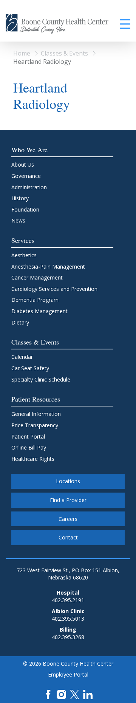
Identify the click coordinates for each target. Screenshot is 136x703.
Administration (29, 187)
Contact (68, 537)
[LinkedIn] (88, 693)
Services (22, 240)
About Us (22, 164)
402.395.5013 (68, 618)
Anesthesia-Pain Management (48, 266)
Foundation (25, 209)
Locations (68, 481)
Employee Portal (68, 674)
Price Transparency (34, 425)
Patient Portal (28, 436)
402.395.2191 (68, 600)
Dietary (20, 322)
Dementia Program (35, 299)
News (18, 220)
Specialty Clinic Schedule (40, 379)
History (20, 198)
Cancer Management (37, 277)
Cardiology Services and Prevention (54, 288)
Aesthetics (24, 255)
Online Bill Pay (28, 447)
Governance (26, 175)
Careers (68, 518)
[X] (74, 693)
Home (21, 53)
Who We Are (29, 149)
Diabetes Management (39, 311)
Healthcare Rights (32, 458)
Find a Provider (68, 500)
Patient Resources (35, 398)
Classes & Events (64, 53)
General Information (36, 413)
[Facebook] (48, 693)
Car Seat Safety (30, 368)
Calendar (22, 356)
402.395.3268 (68, 637)
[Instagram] (61, 693)
